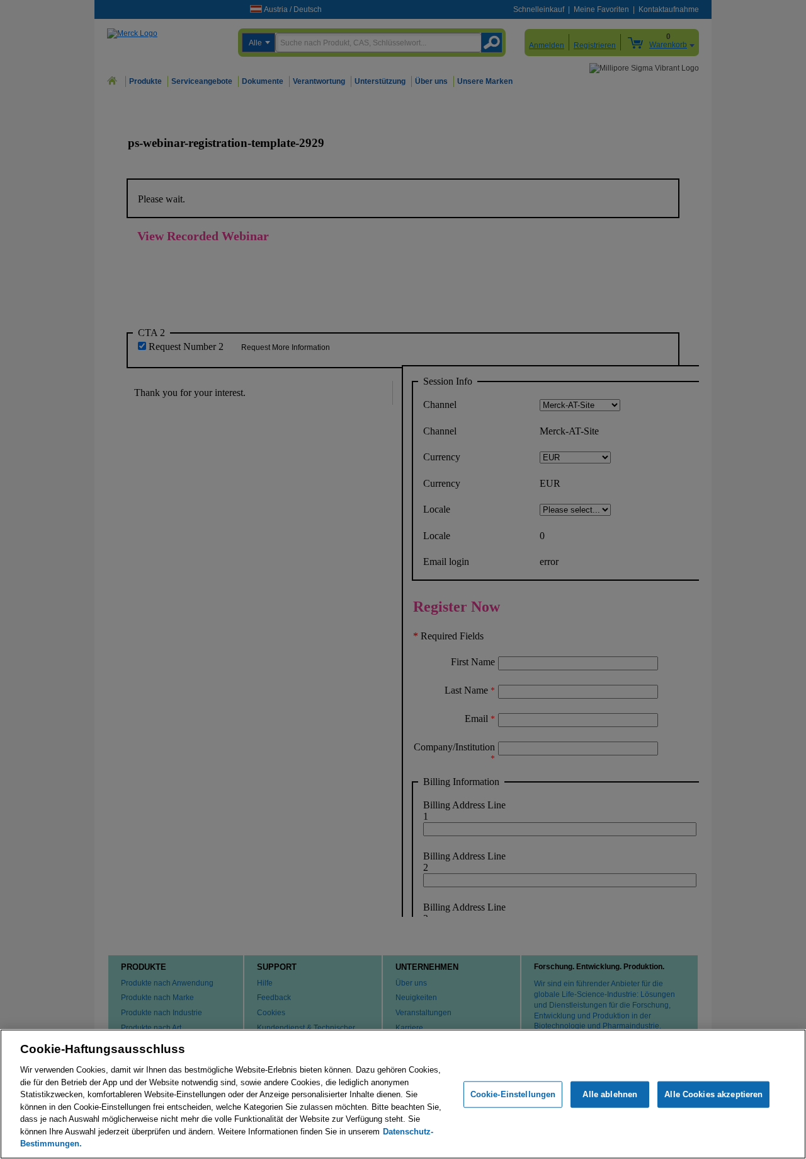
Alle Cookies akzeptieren (713, 1094)
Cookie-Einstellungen (513, 1094)
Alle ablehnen (609, 1094)
